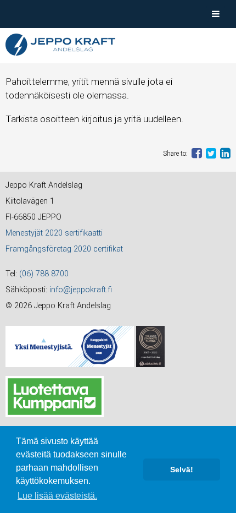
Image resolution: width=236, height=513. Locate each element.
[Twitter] (211, 153)
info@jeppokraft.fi (80, 289)
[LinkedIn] (225, 153)
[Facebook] (197, 153)
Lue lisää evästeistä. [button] (57, 495)
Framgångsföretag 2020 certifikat (64, 249)
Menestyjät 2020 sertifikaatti (54, 233)
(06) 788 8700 (44, 274)
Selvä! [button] (181, 469)
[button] (215, 14)
